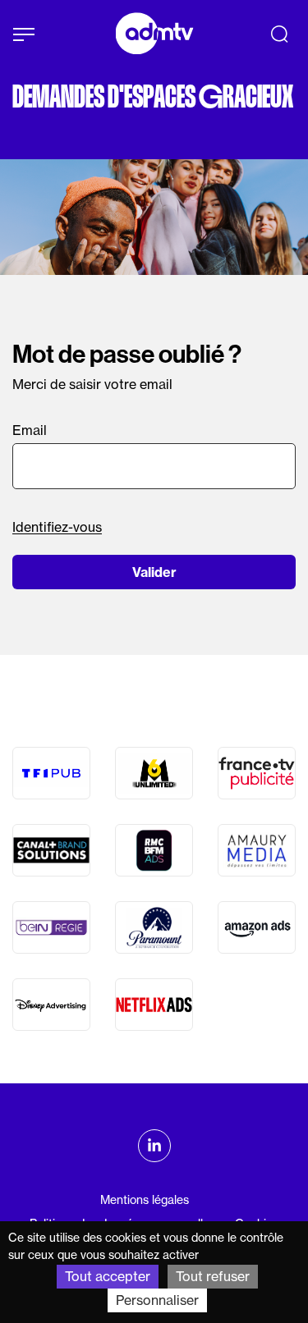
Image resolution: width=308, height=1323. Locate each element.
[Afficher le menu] (24, 34)
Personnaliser (157, 1300)
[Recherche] (279, 33)
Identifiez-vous (57, 527)
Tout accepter (107, 1276)
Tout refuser (213, 1276)
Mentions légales (144, 1200)
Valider (154, 572)
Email (29, 430)
